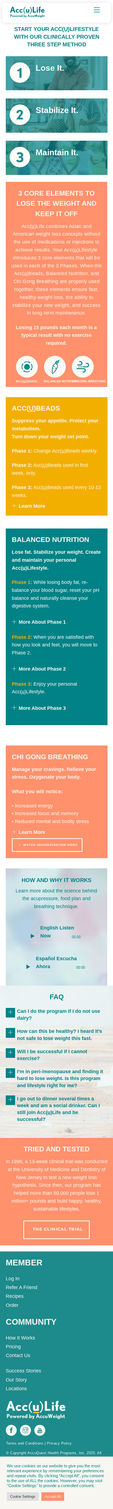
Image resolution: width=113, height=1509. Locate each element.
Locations (16, 1388)
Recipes (15, 1296)
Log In (12, 1278)
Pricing (13, 1346)
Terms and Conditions (24, 1443)
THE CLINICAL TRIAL (58, 1229)
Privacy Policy (59, 1443)
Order (12, 1305)
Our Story (16, 1380)
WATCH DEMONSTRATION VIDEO (50, 845)
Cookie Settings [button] (22, 1496)
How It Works (20, 1338)
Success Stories (23, 1371)
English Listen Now (57, 932)
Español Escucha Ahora (56, 962)
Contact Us (18, 1355)
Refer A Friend (21, 1287)
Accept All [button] (53, 1496)
